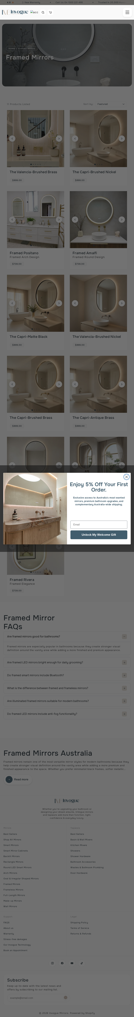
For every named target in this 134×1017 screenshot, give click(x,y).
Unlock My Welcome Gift (99, 534)
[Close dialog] (126, 477)
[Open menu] (127, 12)
